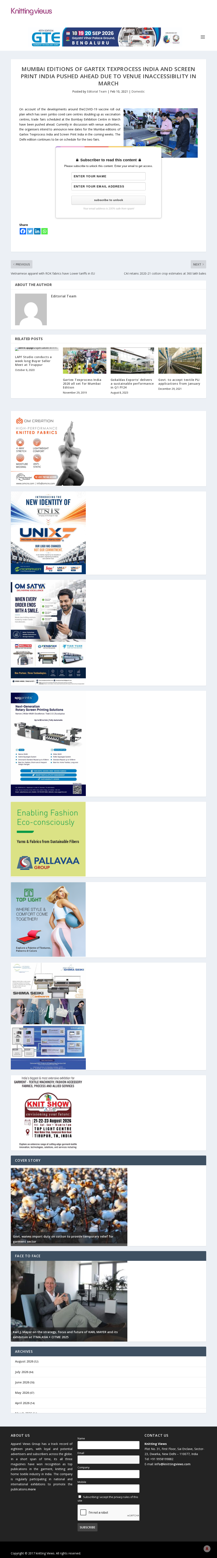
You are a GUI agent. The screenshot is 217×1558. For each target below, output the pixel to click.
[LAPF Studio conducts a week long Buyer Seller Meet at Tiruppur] (36, 349)
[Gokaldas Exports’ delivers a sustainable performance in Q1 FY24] (132, 360)
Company (83, 1467)
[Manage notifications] (207, 1548)
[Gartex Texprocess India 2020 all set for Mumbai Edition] (84, 360)
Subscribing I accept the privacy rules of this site (108, 1498)
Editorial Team (97, 91)
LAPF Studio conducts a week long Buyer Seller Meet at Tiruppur (33, 361)
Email (81, 1453)
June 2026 (22, 1382)
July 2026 (21, 1372)
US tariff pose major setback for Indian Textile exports (54, 1241)
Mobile (82, 1482)
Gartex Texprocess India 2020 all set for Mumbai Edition (82, 383)
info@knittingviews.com (172, 1464)
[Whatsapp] (44, 231)
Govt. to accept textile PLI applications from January (179, 382)
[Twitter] (30, 231)
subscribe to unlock (108, 200)
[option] (69, 1205)
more (32, 1489)
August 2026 (24, 1361)
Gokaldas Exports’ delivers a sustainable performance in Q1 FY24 (132, 383)
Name (81, 1438)
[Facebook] (23, 231)
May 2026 (22, 1393)
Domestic (138, 91)
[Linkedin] (37, 231)
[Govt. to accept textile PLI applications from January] (180, 360)
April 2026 (22, 1403)
